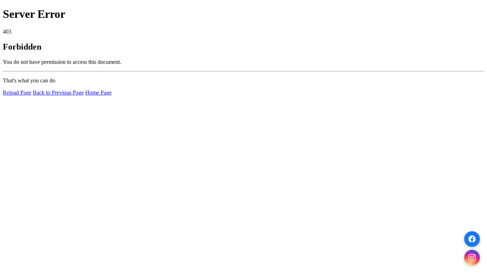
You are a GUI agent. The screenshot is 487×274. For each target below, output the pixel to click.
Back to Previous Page (58, 93)
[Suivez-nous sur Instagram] (472, 257)
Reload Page (17, 93)
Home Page (98, 93)
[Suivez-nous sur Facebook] (472, 239)
